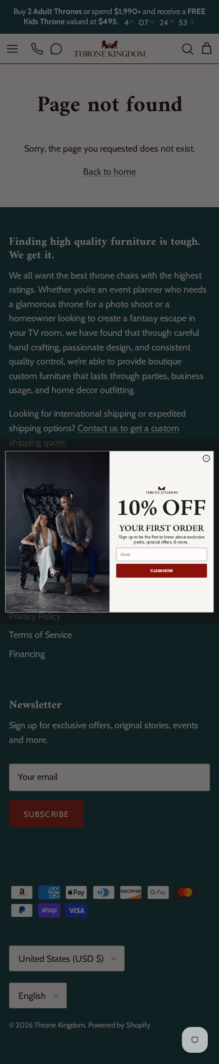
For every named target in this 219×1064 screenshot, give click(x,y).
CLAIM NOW (161, 571)
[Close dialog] (206, 458)
